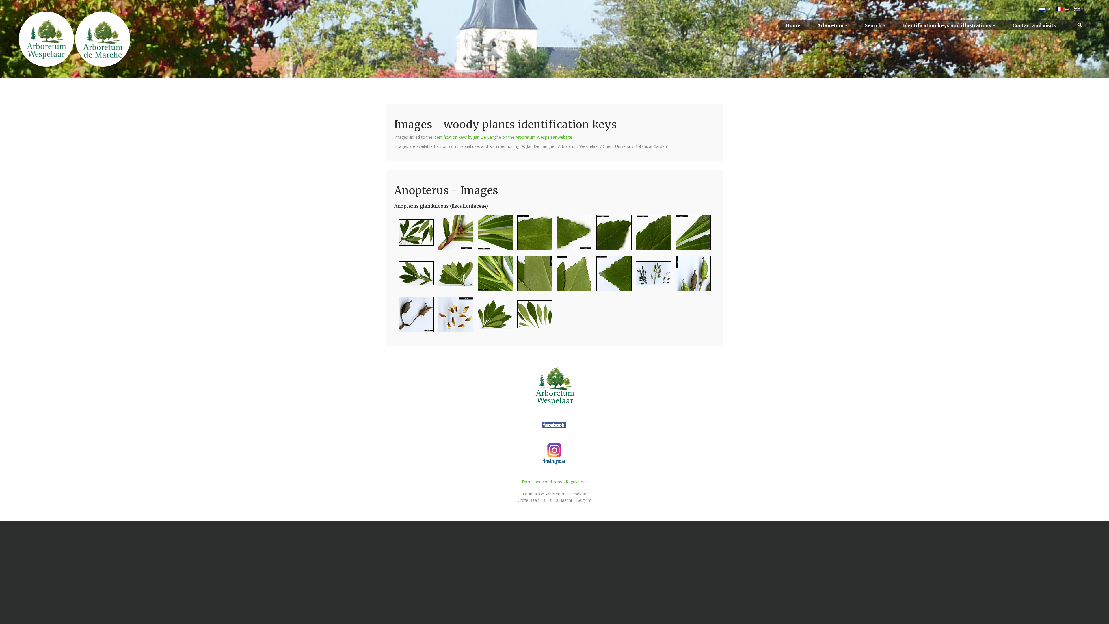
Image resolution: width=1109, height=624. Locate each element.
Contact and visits (1034, 25)
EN (1084, 9)
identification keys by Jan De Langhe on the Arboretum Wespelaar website (502, 137)
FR (1067, 9)
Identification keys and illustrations (947, 25)
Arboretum (830, 25)
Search (873, 25)
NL (1049, 9)
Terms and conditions (541, 481)
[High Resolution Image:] (414, 234)
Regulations (577, 481)
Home (793, 25)
